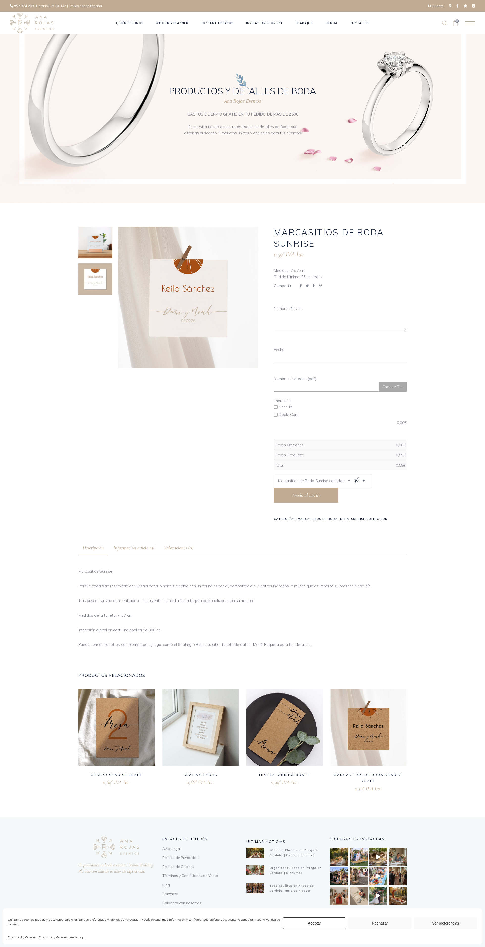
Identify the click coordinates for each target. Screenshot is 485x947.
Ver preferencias (445, 923)
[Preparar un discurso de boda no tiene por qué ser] (398, 857)
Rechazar (380, 923)
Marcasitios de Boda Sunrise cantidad (311, 480)
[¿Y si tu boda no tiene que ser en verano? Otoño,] (398, 896)
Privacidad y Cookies (22, 937)
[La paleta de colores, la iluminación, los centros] (339, 857)
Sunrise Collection (369, 519)
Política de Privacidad (180, 857)
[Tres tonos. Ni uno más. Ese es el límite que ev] (339, 896)
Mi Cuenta (436, 6)
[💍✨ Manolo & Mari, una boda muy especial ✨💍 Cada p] (359, 857)
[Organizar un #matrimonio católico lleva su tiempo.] (398, 876)
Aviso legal (77, 937)
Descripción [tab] (93, 548)
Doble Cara (289, 414)
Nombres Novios (288, 308)
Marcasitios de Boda (318, 519)
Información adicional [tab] (133, 548)
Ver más (109, 781)
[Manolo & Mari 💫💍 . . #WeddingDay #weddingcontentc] (339, 876)
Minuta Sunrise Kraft (284, 775)
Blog (166, 885)
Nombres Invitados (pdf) (295, 378)
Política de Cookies (178, 866)
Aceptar (314, 923)
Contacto (170, 894)
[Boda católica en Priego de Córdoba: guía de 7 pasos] (255, 888)
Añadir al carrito (306, 495)
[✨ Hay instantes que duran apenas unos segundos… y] (359, 876)
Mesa (344, 519)
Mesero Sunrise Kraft (116, 775)
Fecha (279, 349)
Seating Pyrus (200, 775)
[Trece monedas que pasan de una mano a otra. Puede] (359, 896)
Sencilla (285, 407)
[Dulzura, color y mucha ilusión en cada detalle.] (378, 876)
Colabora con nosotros (181, 902)
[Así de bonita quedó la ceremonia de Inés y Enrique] (378, 857)
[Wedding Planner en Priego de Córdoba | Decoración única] (255, 853)
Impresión (282, 400)
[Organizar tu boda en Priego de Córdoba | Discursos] (255, 870)
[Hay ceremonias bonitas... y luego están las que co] (378, 896)
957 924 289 (24, 6)
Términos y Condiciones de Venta (190, 875)
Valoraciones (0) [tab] (178, 548)
